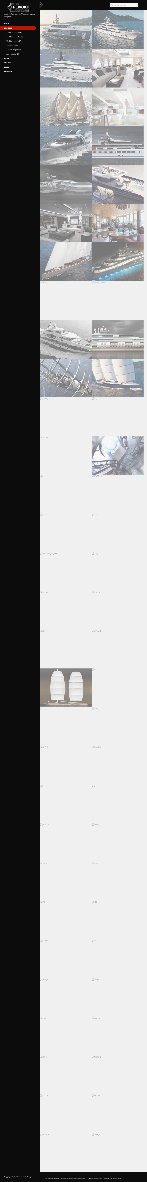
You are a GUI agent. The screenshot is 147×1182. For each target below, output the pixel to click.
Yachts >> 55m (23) (14, 33)
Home (6, 24)
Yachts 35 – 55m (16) (14, 37)
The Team (8, 63)
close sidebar (41, 5)
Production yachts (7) (14, 45)
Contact (8, 71)
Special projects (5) (14, 50)
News (6, 58)
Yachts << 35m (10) (14, 41)
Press (6, 67)
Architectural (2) (12, 54)
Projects (8, 28)
